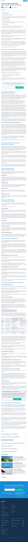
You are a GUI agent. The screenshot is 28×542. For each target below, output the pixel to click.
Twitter (23, 522)
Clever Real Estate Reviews (14, 512)
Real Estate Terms (3, 525)
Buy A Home (13, 507)
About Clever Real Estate (4, 520)
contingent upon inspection (14, 410)
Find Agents (19, 489)
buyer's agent (6, 161)
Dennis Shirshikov (14, 305)
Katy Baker (15, 7)
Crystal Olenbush (22, 272)
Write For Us (3, 511)
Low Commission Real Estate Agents (16, 521)
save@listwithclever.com (4, 507)
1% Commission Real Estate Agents (15, 524)
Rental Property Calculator (5, 529)
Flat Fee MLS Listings (4, 533)
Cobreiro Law (19, 100)
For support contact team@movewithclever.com (5, 515)
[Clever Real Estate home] (4, 0)
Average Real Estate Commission (4, 531)
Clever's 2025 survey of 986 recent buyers (13, 43)
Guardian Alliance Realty (14, 129)
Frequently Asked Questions (5, 522)
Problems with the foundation (15, 196)
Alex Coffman (18, 152)
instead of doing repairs (17, 345)
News (2, 527)
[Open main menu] (1, 1)
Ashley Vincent (6, 156)
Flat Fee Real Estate (14, 526)
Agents (13, 509)
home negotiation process (23, 370)
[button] (9, 87)
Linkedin (23, 525)
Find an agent (19, 87)
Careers (2, 509)
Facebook (23, 520)
